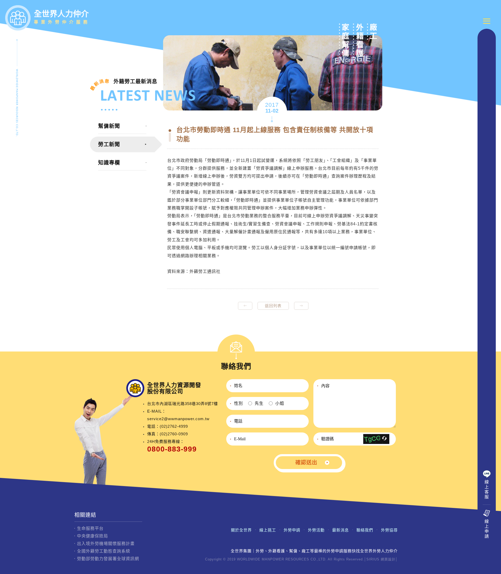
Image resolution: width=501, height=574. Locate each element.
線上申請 (487, 528)
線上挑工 (267, 530)
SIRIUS (372, 559)
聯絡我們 (364, 530)
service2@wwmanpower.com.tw (178, 419)
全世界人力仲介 (62, 16)
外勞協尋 (389, 530)
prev (245, 306)
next (301, 306)
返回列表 (273, 305)
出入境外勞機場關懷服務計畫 (106, 543)
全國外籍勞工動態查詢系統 (103, 551)
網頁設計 (388, 559)
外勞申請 (292, 530)
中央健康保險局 (92, 536)
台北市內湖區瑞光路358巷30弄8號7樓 (182, 403)
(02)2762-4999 (174, 426)
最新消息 (340, 530)
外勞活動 (316, 530)
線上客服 (487, 489)
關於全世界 (241, 530)
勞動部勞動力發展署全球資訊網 (108, 559)
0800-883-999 (172, 449)
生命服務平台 (90, 528)
